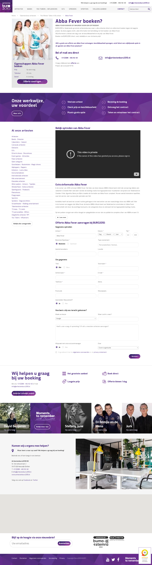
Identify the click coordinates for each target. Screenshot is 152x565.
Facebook (27, 480)
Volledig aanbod (99, 9)
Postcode (58, 291)
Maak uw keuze (60, 314)
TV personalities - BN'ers (20, 212)
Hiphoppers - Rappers (19, 167)
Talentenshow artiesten (28, 16)
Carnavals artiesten (18, 145)
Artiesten (19, 9)
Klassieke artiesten (18, 181)
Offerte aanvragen (32, 81)
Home (14, 16)
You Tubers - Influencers (20, 218)
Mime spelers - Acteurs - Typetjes (23, 184)
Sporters (84, 9)
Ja (59, 304)
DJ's (13, 150)
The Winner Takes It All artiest (50, 16)
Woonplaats (102, 291)
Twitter (35, 480)
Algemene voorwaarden (37, 558)
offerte (73, 63)
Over (99, 344)
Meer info (17, 113)
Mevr (68, 267)
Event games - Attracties (20, 156)
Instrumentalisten (18, 173)
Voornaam (102, 264)
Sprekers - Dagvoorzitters (21, 201)
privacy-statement (100, 352)
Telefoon (59, 282)
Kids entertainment (18, 178)
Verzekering (53, 558)
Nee (66, 304)
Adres (100, 282)
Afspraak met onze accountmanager (68, 344)
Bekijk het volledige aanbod (23, 393)
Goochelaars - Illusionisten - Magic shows (26, 164)
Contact (121, 9)
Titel (57, 264)
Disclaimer (23, 558)
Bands (29, 9)
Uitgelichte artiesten (20, 215)
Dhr (60, 267)
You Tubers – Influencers (47, 9)
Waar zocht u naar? (105, 314)
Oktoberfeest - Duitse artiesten (23, 187)
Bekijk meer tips (42, 427)
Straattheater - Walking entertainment (25, 204)
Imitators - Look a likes (20, 170)
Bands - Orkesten (18, 139)
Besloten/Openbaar (62, 240)
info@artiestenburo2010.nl (139, 3)
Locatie (100, 249)
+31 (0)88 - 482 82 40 (117, 3)
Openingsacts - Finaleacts (21, 190)
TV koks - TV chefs (18, 209)
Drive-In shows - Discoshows (22, 153)
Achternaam (60, 273)
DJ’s (63, 9)
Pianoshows (16, 192)
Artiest (58, 231)
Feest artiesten (17, 159)
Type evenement (104, 240)
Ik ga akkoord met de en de (83, 352)
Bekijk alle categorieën (22, 224)
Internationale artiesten (20, 176)
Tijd (128, 231)
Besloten (62, 244)
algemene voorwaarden (81, 352)
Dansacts (15, 148)
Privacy (62, 558)
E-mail (100, 273)
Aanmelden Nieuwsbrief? (64, 300)
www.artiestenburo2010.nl (21, 475)
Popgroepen (16, 195)
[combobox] (101, 234)
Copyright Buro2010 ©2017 (76, 558)
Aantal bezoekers (61, 249)
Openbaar (73, 244)
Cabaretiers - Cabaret (19, 142)
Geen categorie (17, 162)
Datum (101, 231)
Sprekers (72, 9)
